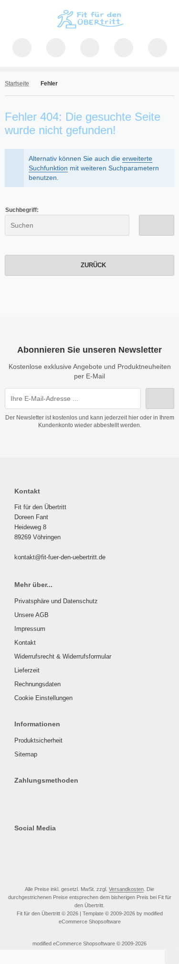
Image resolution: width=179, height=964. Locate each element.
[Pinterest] (18, 847)
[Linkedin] (32, 847)
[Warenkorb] (123, 47)
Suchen (156, 225)
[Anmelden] (89, 47)
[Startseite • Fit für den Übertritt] (90, 28)
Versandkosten (126, 889)
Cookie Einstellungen (43, 698)
